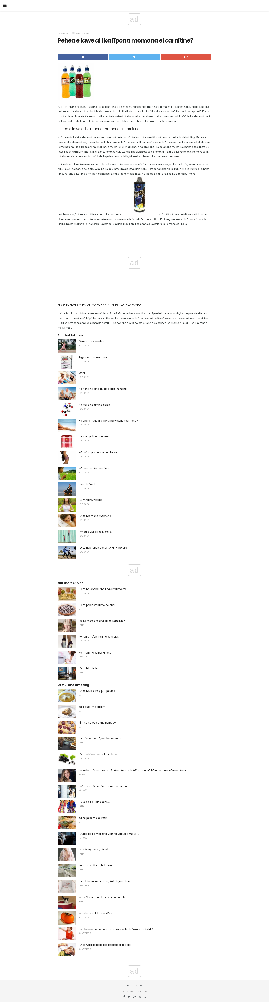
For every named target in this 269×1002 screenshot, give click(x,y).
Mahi (82, 373)
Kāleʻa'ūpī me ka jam (92, 707)
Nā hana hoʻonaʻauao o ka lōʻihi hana (103, 389)
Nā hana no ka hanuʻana (94, 468)
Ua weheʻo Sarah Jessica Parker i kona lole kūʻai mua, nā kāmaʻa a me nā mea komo (133, 770)
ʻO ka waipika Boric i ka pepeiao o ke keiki (105, 945)
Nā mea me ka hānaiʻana (95, 652)
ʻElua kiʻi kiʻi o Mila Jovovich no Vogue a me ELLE (109, 834)
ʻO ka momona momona (95, 516)
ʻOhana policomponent (94, 436)
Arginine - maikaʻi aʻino (93, 357)
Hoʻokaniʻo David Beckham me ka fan (103, 786)
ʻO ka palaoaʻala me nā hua (97, 605)
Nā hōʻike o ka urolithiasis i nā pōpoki (102, 897)
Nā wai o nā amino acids (94, 405)
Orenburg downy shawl (93, 849)
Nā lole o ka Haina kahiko (94, 802)
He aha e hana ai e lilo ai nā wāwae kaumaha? (108, 420)
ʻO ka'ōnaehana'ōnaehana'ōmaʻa (100, 738)
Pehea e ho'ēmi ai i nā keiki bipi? (99, 637)
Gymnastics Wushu (91, 341)
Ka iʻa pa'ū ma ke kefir (93, 818)
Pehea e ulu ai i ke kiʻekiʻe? (96, 532)
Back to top (134, 985)
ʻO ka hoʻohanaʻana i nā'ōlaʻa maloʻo (103, 589)
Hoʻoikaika (63, 33)
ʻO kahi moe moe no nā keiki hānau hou (104, 881)
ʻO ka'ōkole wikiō (80, 33)
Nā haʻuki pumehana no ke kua (98, 452)
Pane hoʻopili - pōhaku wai (95, 865)
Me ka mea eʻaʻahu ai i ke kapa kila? (102, 621)
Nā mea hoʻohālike (91, 500)
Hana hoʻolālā (87, 484)
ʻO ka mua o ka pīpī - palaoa (97, 691)
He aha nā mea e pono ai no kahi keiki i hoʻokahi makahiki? (116, 929)
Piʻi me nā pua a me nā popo (97, 722)
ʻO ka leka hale (88, 668)
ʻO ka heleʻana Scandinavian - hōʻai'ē (103, 547)
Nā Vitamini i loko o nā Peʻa (96, 913)
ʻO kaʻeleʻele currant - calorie (98, 754)
